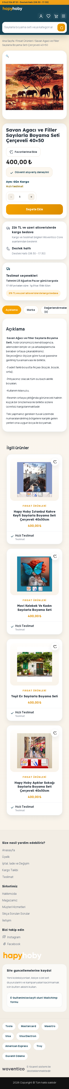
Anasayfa (8, 850)
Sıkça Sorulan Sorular (16, 914)
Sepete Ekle (34, 209)
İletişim (6, 920)
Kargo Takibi (10, 870)
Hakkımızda (9, 894)
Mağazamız (9, 900)
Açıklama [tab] (12, 310)
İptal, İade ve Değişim (15, 863)
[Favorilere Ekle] (55, 462)
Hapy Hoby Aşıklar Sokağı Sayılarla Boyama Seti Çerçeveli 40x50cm (35, 786)
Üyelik (6, 857)
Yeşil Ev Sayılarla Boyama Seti (34, 696)
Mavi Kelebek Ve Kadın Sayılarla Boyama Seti (34, 607)
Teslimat (7, 877)
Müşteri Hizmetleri (13, 907)
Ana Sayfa (8, 41)
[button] (7, 56)
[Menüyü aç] (63, 16)
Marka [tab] (31, 310)
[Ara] (61, 27)
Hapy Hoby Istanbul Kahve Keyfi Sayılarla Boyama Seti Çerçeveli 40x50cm (34, 515)
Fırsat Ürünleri (24, 41)
